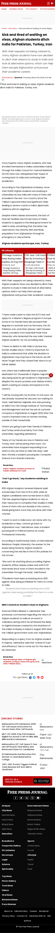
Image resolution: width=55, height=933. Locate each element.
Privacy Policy (8, 916)
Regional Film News (36, 829)
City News (7, 810)
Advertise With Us (37, 916)
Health (31, 859)
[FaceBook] (30, 677)
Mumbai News (16, 9)
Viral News (7, 895)
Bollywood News (35, 810)
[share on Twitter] (21, 797)
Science (6, 864)
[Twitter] (34, 677)
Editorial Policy (21, 911)
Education (13, 28)
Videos (5, 890)
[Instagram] (38, 677)
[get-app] (52, 3)
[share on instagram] (32, 797)
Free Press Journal (16, 3)
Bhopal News (7, 824)
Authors (27, 920)
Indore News (7, 819)
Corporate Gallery (11, 845)
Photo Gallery (9, 881)
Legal (4, 859)
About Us (8, 911)
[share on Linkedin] (27, 797)
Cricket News (34, 845)
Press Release (9, 904)
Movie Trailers (34, 824)
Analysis (6, 805)
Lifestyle (32, 855)
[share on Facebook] (15, 797)
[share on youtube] (38, 797)
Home (4, 9)
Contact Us (22, 916)
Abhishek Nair (7, 77)
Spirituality (7, 869)
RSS (49, 916)
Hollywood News (35, 815)
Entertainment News (38, 805)
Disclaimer (44, 911)
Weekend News (10, 899)
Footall (31, 850)
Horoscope (7, 855)
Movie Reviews (34, 819)
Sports (31, 841)
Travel (30, 864)
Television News (35, 833)
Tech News (7, 885)
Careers (33, 911)
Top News (7, 876)
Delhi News (7, 829)
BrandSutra (8, 841)
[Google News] (20, 677)
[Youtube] (42, 677)
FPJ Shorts (31, 9)
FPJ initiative (8, 850)
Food (30, 869)
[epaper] (48, 3)
